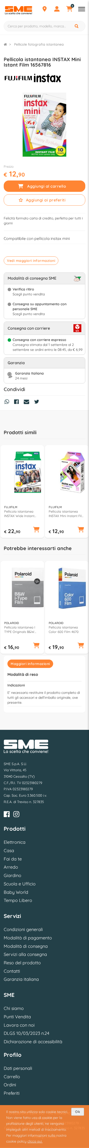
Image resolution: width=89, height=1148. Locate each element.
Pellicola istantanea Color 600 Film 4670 (64, 629)
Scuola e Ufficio (20, 884)
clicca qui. (35, 1141)
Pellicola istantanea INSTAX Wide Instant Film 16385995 (19, 513)
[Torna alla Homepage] (5, 44)
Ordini (10, 1085)
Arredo (11, 867)
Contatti (12, 971)
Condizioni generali (23, 929)
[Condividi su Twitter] (38, 402)
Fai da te (13, 859)
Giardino (12, 875)
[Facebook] (7, 815)
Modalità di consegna (26, 946)
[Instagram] (16, 815)
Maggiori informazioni (30, 664)
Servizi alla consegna (25, 954)
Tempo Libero (18, 900)
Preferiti (12, 1093)
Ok (77, 1112)
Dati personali (18, 1068)
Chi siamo (14, 1008)
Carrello (12, 1076)
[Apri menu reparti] (81, 9)
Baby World (16, 892)
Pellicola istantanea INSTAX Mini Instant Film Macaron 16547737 (67, 513)
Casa (9, 850)
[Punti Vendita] (44, 9)
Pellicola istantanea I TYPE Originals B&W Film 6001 (19, 629)
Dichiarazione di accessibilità (33, 1041)
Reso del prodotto (22, 963)
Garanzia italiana (21, 979)
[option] (22, 491)
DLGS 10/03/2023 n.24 (26, 1033)
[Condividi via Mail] (28, 402)
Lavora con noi (19, 1025)
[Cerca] (76, 26)
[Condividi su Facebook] (17, 402)
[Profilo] (57, 9)
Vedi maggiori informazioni (31, 260)
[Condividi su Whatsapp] (8, 402)
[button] (36, 530)
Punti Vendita (17, 1017)
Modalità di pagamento (28, 938)
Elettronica (14, 842)
